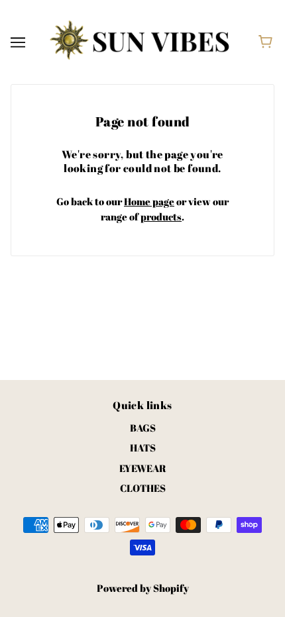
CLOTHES (143, 488)
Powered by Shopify (143, 587)
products (161, 216)
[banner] (140, 40)
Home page (149, 201)
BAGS (143, 427)
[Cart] (267, 41)
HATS (143, 447)
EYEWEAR (142, 468)
